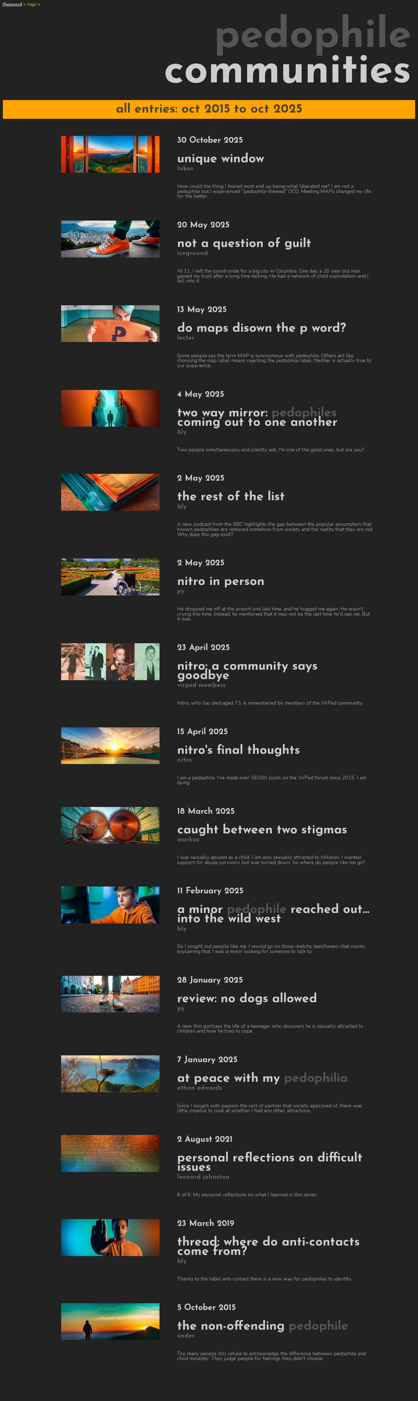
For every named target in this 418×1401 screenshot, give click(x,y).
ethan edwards (199, 1088)
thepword (12, 4)
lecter (185, 338)
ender (185, 1336)
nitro (184, 760)
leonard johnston (203, 1177)
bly (182, 432)
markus (188, 840)
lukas (185, 168)
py (181, 591)
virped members (201, 685)
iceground (192, 253)
